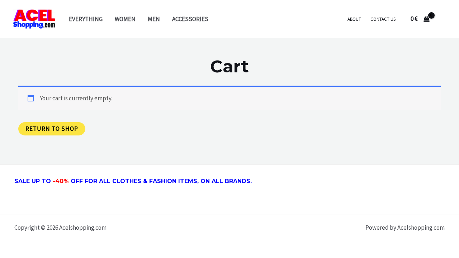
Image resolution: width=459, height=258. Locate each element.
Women (125, 19)
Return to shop (51, 129)
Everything (86, 19)
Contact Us (383, 19)
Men (154, 19)
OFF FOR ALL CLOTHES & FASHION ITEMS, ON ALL (157, 181)
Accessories (190, 19)
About (354, 19)
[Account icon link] (443, 19)
